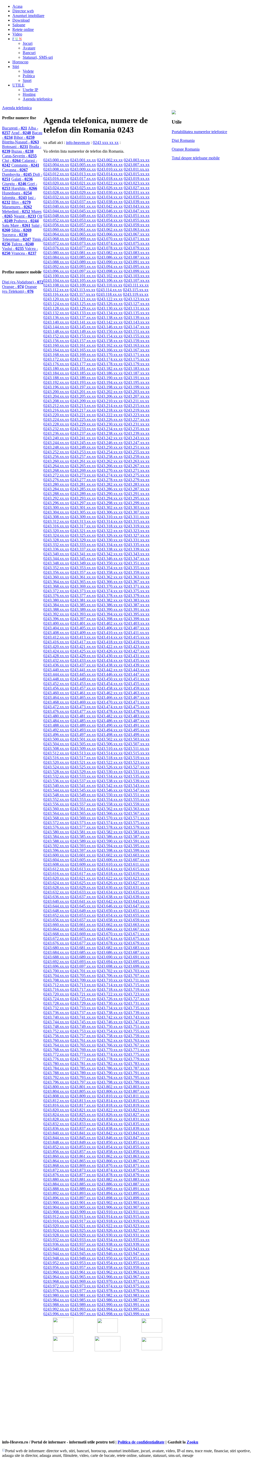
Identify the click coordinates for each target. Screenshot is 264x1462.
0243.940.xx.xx (56, 1249)
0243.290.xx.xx (110, 493)
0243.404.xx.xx (56, 628)
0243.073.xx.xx (83, 243)
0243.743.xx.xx (137, 1017)
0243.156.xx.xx (56, 341)
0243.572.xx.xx (56, 822)
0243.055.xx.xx (137, 220)
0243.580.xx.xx (56, 832)
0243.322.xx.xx (110, 531)
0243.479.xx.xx (137, 711)
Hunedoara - (17, 193)
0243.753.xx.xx (83, 1031)
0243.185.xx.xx (83, 373)
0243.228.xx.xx (56, 424)
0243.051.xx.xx (137, 215)
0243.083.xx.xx (137, 252)
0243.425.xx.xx (83, 651)
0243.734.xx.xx (110, 1008)
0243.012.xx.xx (56, 174)
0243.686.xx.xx (110, 952)
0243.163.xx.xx (137, 345)
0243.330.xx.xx (110, 540)
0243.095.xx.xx (137, 266)
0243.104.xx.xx (56, 280)
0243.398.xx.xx (110, 619)
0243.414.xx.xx (110, 637)
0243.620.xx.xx (56, 878)
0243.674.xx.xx (110, 938)
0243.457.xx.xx (83, 688)
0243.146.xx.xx (110, 327)
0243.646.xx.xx (110, 906)
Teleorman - (16, 239)
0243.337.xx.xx (83, 549)
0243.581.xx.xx (83, 832)
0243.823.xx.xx (137, 1110)
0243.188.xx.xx (56, 378)
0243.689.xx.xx (83, 957)
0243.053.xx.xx (83, 220)
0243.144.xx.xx (56, 327)
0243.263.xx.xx (137, 461)
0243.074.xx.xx (110, 243)
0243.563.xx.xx (137, 809)
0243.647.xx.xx (137, 906)
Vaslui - (13, 248)
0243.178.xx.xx (110, 364)
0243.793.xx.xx (83, 1077)
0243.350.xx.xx (110, 563)
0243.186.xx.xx (110, 373)
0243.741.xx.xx (83, 1017)
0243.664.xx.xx (56, 929)
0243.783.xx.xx (137, 1063)
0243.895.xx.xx (137, 1193)
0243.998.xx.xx (110, 1314)
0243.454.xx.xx (110, 683)
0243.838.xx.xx (110, 1128)
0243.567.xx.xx (137, 813)
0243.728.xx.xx (56, 1003)
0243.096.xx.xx (56, 271)
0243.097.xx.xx (83, 271)
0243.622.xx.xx (110, 878)
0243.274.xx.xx (110, 475)
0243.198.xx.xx (110, 387)
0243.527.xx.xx (137, 767)
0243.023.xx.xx (137, 183)
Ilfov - (21, 202)
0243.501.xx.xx (83, 739)
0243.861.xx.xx (83, 1156)
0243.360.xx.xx (56, 577)
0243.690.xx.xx (110, 957)
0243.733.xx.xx (83, 1008)
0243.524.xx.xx (56, 767)
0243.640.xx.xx (56, 901)
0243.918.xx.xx (110, 1221)
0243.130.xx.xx (110, 308)
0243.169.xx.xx (83, 354)
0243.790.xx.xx (110, 1073)
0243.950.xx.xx (110, 1258)
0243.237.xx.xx (83, 433)
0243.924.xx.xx (56, 1230)
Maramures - (17, 207)
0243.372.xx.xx (56, 591)
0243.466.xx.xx (110, 697)
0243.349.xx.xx (83, 563)
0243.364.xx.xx (56, 581)
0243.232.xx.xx (56, 429)
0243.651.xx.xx (137, 911)
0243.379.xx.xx (137, 595)
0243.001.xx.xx (83, 160)
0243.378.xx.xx (110, 595)
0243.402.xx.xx (110, 623)
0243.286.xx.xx (110, 489)
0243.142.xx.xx (110, 322)
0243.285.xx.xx (83, 489)
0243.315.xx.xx (137, 521)
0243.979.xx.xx (137, 1290)
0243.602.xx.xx (110, 855)
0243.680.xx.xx (56, 948)
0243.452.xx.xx (56, 683)
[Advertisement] (103, 1403)
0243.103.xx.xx (137, 276)
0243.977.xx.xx (83, 1290)
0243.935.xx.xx (137, 1240)
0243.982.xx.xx (110, 1295)
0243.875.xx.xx (137, 1170)
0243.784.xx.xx (56, 1068)
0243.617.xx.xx (83, 873)
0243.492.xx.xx (56, 730)
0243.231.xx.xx (137, 424)
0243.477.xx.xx (83, 711)
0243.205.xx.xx (83, 396)
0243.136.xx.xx (56, 317)
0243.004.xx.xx (56, 164)
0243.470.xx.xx (110, 702)
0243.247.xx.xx (137, 442)
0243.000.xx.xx (56, 160)
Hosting (29, 94)
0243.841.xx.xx (83, 1133)
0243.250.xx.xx (110, 447)
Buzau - (22, 151)
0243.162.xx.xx (110, 345)
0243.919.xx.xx (137, 1221)
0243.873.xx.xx (83, 1170)
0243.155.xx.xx (137, 336)
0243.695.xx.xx (137, 961)
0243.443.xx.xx (137, 670)
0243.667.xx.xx (137, 929)
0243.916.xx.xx (56, 1221)
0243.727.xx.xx (137, 999)
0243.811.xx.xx (136, 1096)
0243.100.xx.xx (56, 276)
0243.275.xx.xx (137, 475)
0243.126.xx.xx (110, 303)
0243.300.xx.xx (56, 507)
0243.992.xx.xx (56, 1309)
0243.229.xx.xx (83, 424)
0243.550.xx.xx (110, 795)
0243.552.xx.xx (56, 799)
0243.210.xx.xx (110, 401)
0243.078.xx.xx (110, 248)
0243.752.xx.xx (56, 1031)
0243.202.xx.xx (110, 392)
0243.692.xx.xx (56, 961)
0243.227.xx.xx (137, 419)
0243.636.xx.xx (56, 897)
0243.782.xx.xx (110, 1063)
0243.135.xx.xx (137, 313)
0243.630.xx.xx (110, 887)
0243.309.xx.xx (83, 517)
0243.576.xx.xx (56, 827)
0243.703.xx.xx (137, 971)
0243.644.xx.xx (56, 906)
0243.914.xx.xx (110, 1216)
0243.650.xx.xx (110, 911)
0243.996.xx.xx (56, 1314)
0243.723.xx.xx (137, 994)
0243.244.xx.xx (56, 442)
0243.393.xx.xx (83, 614)
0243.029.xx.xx (83, 192)
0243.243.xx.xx (137, 438)
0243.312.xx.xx (56, 521)
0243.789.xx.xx (83, 1073)
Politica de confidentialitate (141, 1442)
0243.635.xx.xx (137, 892)
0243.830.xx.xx (110, 1119)
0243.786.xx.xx (110, 1068)
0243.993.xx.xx (83, 1309)
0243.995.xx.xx (137, 1309)
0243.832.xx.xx (56, 1124)
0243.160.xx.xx (56, 345)
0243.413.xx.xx (83, 637)
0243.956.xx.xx (56, 1267)
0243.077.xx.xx (83, 248)
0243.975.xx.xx (137, 1286)
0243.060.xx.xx (56, 229)
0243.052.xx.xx (56, 220)
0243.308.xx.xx (56, 517)
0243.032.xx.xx (56, 197)
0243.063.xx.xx (137, 229)
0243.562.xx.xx (110, 809)
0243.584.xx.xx (56, 836)
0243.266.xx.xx (110, 466)
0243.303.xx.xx (137, 507)
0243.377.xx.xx (83, 595)
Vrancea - (23, 253)
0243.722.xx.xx (110, 994)
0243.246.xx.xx (110, 442)
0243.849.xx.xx (83, 1142)
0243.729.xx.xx (83, 1003)
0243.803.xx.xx (137, 1087)
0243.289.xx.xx (83, 493)
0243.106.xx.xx (110, 280)
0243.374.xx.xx (110, 591)
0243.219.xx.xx (137, 410)
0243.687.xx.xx (137, 952)
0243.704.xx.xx (56, 975)
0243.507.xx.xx (137, 744)
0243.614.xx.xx (110, 869)
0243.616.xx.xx (56, 873)
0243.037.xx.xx (83, 202)
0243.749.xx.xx (83, 1026)
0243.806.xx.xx (110, 1091)
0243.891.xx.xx (137, 1189)
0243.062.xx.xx (110, 229)
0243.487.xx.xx (137, 721)
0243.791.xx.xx (137, 1073)
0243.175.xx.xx (137, 359)
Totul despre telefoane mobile (196, 158)
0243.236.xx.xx (56, 433)
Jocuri (27, 43)
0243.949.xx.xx (83, 1258)
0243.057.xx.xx (83, 225)
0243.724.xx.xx (56, 999)
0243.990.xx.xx (110, 1304)
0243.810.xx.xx (110, 1096)
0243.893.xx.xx (83, 1193)
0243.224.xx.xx (56, 419)
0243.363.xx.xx (137, 577)
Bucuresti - (14, 128)
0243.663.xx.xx (137, 924)
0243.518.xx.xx (110, 758)
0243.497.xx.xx (83, 734)
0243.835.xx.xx (137, 1124)
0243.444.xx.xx (56, 674)
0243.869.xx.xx (83, 1165)
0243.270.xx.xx (110, 470)
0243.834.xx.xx (110, 1124)
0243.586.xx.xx (110, 836)
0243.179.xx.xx (137, 364)
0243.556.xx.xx (56, 804)
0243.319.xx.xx (137, 526)
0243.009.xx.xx (83, 169)
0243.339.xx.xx (137, 549)
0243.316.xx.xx (56, 526)
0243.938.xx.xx (110, 1244)
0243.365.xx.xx (83, 581)
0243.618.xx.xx (110, 873)
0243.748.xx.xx (56, 1026)
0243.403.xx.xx (137, 623)
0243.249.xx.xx (83, 447)
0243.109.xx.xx (83, 285)
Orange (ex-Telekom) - (19, 288)
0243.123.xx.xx (137, 299)
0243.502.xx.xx (110, 739)
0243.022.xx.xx (110, 183)
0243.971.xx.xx (137, 1281)
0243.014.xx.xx (110, 174)
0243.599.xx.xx (137, 850)
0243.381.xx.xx (83, 600)
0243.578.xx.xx (110, 827)
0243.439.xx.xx (137, 665)
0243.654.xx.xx (110, 915)
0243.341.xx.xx (83, 554)
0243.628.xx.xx (56, 887)
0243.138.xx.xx (110, 317)
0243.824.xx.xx (56, 1114)
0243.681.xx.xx (83, 948)
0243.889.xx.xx (83, 1189)
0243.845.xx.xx (83, 1138)
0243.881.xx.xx (83, 1179)
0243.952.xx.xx (56, 1263)
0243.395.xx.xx (137, 614)
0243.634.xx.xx (110, 892)
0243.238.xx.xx (110, 433)
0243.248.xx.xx (56, 447)
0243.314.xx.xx (110, 521)
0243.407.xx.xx (137, 628)
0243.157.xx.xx (83, 341)
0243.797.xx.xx (83, 1082)
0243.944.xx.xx (56, 1253)
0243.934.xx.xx (110, 1240)
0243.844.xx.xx (56, 1138)
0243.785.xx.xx (83, 1068)
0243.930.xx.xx (110, 1235)
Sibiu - (21, 230)
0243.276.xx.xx (56, 480)
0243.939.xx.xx (137, 1244)
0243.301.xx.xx (83, 507)
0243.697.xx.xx (83, 966)
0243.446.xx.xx (110, 674)
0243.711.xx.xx (136, 980)
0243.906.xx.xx (110, 1207)
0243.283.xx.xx (137, 484)
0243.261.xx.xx (83, 461)
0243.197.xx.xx (83, 387)
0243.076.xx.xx (56, 248)
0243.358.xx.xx (110, 572)
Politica (29, 76)
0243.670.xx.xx (110, 934)
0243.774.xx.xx (110, 1054)
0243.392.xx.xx (56, 614)
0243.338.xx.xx (110, 549)
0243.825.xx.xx (83, 1114)
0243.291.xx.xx (137, 493)
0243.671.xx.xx (137, 934)
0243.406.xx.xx (110, 628)
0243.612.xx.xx (56, 869)
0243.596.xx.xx (56, 850)
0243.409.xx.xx (83, 632)
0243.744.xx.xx (56, 1022)
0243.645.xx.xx (83, 906)
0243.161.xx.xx (83, 345)
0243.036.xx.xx (56, 202)
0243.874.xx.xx (110, 1170)
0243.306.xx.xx (110, 512)
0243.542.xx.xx (110, 785)
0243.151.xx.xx (137, 331)
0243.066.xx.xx (110, 234)
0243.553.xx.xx (83, 799)
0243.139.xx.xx (137, 317)
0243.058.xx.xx (110, 225)
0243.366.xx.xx (110, 581)
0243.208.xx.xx (56, 401)
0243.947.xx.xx (137, 1253)
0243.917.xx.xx (83, 1221)
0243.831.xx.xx (137, 1119)
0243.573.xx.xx (83, 822)
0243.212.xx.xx (56, 405)
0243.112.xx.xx (56, 290)
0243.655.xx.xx (137, 915)
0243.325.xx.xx (83, 535)
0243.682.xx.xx (110, 948)
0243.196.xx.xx (56, 387)
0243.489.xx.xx (83, 725)
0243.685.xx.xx (83, 952)
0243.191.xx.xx (137, 378)
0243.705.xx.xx (83, 975)
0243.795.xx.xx (137, 1077)
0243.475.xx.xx (137, 707)
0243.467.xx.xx (137, 697)
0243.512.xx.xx (56, 753)
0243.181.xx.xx (83, 368)
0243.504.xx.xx (56, 744)
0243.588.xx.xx (56, 841)
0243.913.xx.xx (83, 1216)
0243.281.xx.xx (83, 484)
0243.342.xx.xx (110, 554)
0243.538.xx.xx (110, 781)
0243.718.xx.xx (110, 989)
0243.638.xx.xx (110, 897)
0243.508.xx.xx (56, 748)
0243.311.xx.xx (136, 517)
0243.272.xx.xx (56, 475)
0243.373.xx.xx (83, 591)
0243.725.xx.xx (83, 999)
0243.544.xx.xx (56, 790)
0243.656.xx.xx (56, 920)
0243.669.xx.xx (83, 934)
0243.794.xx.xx (110, 1077)
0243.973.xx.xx (83, 1286)
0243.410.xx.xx (110, 632)
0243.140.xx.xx (56, 322)
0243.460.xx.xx (56, 693)
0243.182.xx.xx (110, 368)
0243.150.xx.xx (110, 331)
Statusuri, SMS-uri (38, 57)
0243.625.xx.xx (83, 883)
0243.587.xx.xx (137, 836)
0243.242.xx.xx (110, 438)
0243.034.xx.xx (110, 197)
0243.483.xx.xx (137, 716)
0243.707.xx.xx (137, 975)
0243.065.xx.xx (83, 234)
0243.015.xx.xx (137, 174)
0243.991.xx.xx (137, 1304)
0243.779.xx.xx (137, 1059)
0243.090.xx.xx (110, 262)
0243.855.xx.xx (137, 1147)
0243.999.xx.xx (137, 1314)
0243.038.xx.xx (110, 202)
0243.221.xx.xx (83, 415)
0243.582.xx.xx (110, 832)
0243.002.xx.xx (110, 160)
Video (17, 34)
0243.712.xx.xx (56, 985)
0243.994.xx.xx (110, 1309)
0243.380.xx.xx (56, 600)
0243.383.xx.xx (137, 600)
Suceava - (14, 234)
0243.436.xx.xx (56, 665)
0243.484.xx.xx (56, 721)
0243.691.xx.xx (137, 957)
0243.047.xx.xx (137, 211)
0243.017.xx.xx (83, 178)
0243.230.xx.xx (110, 424)
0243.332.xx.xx (56, 544)
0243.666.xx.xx (110, 929)
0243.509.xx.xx (83, 748)
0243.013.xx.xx (83, 174)
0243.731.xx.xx (137, 1003)
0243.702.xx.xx (110, 971)
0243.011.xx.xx (136, 169)
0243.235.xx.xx (137, 429)
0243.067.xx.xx (137, 234)
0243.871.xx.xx (137, 1165)
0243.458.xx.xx (110, 688)
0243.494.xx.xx (110, 730)
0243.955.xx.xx (137, 1263)
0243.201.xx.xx (83, 392)
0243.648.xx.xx (56, 911)
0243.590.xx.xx (110, 841)
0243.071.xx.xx (137, 239)
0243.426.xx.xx (110, 651)
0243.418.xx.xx (110, 642)
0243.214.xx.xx (110, 405)
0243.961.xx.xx (83, 1272)
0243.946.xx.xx (110, 1253)
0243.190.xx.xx (110, 378)
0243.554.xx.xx (110, 799)
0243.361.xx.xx (83, 577)
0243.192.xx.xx (56, 382)
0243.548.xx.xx (56, 795)
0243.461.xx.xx (83, 693)
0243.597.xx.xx (83, 850)
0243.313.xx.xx (83, 521)
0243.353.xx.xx (83, 568)
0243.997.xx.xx (83, 1314)
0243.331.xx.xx (137, 540)
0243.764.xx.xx (56, 1045)
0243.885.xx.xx (83, 1184)
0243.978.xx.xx (110, 1290)
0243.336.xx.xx (56, 549)
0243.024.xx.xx (56, 188)
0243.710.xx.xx (110, 980)
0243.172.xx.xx (56, 359)
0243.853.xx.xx (83, 1147)
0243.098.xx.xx (110, 271)
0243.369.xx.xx (83, 586)
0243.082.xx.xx (110, 252)
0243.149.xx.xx (83, 331)
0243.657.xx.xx (83, 920)
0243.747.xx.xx (137, 1022)
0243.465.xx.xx (83, 697)
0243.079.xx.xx (137, 248)
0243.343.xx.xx (137, 554)
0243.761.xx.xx (83, 1040)
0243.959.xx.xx (137, 1267)
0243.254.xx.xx (110, 452)
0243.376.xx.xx (56, 595)
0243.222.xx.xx (110, 415)
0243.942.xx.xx (110, 1249)
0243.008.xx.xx (56, 169)
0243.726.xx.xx (110, 999)
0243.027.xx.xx (137, 188)
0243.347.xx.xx (137, 558)
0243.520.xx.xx (56, 762)
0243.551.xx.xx (137, 795)
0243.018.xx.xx (110, 178)
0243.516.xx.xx (56, 758)
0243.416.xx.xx (56, 642)
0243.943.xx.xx (137, 1249)
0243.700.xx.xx (56, 971)
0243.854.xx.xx (110, 1147)
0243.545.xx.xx (83, 790)
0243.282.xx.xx (110, 484)
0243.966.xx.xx (110, 1277)
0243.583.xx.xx (137, 832)
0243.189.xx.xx (83, 378)
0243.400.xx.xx (56, 623)
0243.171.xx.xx (137, 354)
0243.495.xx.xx (137, 730)
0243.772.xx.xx (56, 1054)
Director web (23, 11)
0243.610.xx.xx (110, 864)
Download (21, 20)
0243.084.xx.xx (56, 257)
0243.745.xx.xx (83, 1022)
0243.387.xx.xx (137, 605)
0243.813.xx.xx (83, 1100)
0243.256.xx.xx (56, 456)
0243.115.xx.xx (135, 290)
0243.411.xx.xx (136, 632)
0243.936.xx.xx (56, 1244)
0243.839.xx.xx (137, 1128)
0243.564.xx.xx (56, 813)
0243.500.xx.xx (56, 739)
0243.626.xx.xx (110, 883)
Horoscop (20, 62)
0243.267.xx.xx (137, 466)
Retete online (23, 29)
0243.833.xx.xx (83, 1124)
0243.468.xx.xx (56, 702)
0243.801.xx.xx (83, 1087)
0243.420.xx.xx (56, 646)
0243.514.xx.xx (110, 753)
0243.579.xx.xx (137, 827)
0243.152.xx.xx (56, 336)
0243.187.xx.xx (137, 373)
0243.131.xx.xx (137, 308)
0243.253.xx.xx (83, 452)
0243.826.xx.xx (110, 1114)
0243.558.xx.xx (110, 804)
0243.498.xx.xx (110, 734)
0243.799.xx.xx (137, 1082)
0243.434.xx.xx (110, 660)
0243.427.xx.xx (137, 651)
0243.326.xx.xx (110, 535)
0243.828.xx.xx (56, 1119)
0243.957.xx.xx (83, 1267)
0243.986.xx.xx (110, 1300)
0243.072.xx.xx (56, 243)
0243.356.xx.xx (56, 572)
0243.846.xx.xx (110, 1138)
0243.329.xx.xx (83, 540)
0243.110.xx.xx (109, 285)
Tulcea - (22, 244)
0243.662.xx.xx (110, 924)
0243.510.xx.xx (110, 748)
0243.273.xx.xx (83, 475)
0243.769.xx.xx (83, 1050)
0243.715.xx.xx (137, 985)
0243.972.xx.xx (56, 1286)
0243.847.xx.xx (137, 1138)
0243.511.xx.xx (136, 748)
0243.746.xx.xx (110, 1022)
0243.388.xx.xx (56, 609)
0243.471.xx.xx (137, 702)
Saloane (18, 25)
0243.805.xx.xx (83, 1091)
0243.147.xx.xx (137, 327)
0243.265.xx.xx (83, 466)
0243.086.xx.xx (110, 257)
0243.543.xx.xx (137, 785)
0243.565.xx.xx (83, 813)
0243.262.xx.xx (110, 461)
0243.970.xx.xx (110, 1281)
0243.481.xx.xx (83, 716)
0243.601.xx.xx (83, 855)
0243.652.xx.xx (56, 915)
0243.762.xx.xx (110, 1040)
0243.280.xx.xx (56, 484)
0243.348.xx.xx (56, 563)
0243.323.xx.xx (137, 531)
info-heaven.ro (78, 142)
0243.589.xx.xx (83, 841)
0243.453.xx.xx (83, 683)
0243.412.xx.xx (56, 637)
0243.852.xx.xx (56, 1147)
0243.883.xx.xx (137, 1179)
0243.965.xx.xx (83, 1277)
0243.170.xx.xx (110, 354)
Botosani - (15, 146)
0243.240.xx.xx (56, 438)
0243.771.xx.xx (137, 1050)
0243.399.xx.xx (137, 619)
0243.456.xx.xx (56, 688)
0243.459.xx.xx (137, 688)
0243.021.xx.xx (83, 183)
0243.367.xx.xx (137, 581)
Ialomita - (14, 197)
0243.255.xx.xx (137, 452)
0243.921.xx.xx (83, 1226)
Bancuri (29, 52)
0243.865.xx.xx (83, 1161)
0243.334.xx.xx (110, 544)
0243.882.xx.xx (110, 1179)
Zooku (192, 1442)
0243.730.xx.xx (110, 1003)
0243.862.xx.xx (110, 1156)
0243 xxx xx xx (106, 142)
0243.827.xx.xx (137, 1114)
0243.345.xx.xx (83, 558)
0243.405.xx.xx (83, 628)
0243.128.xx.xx (56, 308)
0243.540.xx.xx (56, 785)
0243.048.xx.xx (56, 215)
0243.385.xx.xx (83, 605)
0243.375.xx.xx (137, 591)
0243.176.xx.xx (56, 364)
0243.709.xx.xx (83, 980)
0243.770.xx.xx (110, 1050)
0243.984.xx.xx (56, 1300)
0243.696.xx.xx (56, 966)
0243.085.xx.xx (83, 257)
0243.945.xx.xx (83, 1253)
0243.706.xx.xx (110, 975)
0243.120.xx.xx (56, 299)
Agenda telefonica (37, 99)
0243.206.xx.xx (110, 396)
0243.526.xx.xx (110, 767)
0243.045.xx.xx (83, 211)
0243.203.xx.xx (137, 392)
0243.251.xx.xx (137, 447)
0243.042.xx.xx (110, 206)
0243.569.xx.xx (83, 818)
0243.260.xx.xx (56, 461)
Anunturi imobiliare (28, 15)
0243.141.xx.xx (83, 322)
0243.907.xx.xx (137, 1207)
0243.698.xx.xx (110, 966)
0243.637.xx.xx (83, 897)
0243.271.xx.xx (137, 470)
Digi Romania (183, 140)
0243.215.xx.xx (137, 405)
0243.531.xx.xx (137, 771)
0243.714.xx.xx (110, 985)
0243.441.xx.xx (83, 670)
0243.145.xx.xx (83, 327)
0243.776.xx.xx (56, 1059)
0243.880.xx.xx (56, 1179)
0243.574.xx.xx (110, 822)
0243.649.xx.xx (83, 911)
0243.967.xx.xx (137, 1277)
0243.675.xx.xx (137, 938)
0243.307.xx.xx (137, 512)
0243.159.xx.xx (137, 341)
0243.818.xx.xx (110, 1105)
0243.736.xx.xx (56, 1012)
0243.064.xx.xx (56, 234)
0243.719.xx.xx (137, 989)
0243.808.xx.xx (56, 1096)
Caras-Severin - (19, 156)
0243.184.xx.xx (56, 373)
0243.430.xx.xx (110, 656)
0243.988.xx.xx (56, 1304)
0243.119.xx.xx (135, 294)
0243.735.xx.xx (137, 1008)
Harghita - (24, 188)
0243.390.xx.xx (110, 609)
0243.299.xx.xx (137, 503)
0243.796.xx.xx (56, 1082)
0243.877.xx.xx (83, 1175)
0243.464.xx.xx (56, 697)
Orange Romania (186, 149)
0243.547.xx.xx (137, 790)
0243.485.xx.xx (83, 721)
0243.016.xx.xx (56, 178)
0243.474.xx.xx (110, 707)
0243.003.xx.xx (137, 160)
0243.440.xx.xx (56, 670)
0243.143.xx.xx (137, 322)
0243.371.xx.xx (137, 586)
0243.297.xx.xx (83, 503)
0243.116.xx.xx (56, 294)
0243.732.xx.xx (56, 1008)
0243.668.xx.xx (56, 934)
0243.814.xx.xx (110, 1100)
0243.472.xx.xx (56, 707)
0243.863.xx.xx (137, 1156)
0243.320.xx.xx (56, 531)
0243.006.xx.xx (110, 164)
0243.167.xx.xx (137, 350)
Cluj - (12, 160)
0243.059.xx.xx (137, 225)
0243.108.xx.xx (56, 285)
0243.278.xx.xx (110, 480)
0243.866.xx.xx (110, 1161)
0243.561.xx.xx (83, 809)
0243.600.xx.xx (56, 855)
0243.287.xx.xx (137, 489)
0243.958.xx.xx (110, 1267)
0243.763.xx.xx (137, 1040)
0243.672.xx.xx (56, 938)
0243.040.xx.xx (56, 206)
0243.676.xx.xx (56, 943)
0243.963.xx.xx (137, 1272)
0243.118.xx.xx (109, 294)
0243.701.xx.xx (83, 971)
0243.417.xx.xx (83, 642)
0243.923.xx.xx (137, 1226)
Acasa (17, 6)
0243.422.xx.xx (110, 646)
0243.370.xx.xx (110, 586)
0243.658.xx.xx (110, 920)
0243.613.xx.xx (83, 869)
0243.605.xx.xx (83, 860)
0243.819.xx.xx (137, 1105)
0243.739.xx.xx (137, 1012)
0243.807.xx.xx (137, 1091)
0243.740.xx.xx (56, 1017)
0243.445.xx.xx (83, 674)
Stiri (15, 66)
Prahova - (26, 221)
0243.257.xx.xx (83, 456)
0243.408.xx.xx (56, 632)
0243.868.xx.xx (56, 1165)
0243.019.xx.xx (137, 178)
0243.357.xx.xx (83, 572)
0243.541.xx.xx (83, 785)
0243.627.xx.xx (137, 883)
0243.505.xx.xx (83, 744)
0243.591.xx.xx (137, 841)
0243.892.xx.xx (56, 1193)
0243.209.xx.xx (83, 401)
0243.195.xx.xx (137, 382)
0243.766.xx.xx (110, 1045)
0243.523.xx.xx (137, 762)
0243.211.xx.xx (136, 401)
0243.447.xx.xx (137, 674)
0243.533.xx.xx (83, 776)
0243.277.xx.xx (83, 480)
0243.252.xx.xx (56, 452)
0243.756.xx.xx (56, 1036)
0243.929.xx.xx (83, 1235)
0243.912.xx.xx (56, 1216)
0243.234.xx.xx (110, 429)
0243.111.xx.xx (136, 285)
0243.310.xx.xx (110, 517)
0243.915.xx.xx (137, 1216)
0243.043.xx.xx (137, 206)
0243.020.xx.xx (56, 183)
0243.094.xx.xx (110, 266)
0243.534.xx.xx (110, 776)
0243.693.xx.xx (83, 961)
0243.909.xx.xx (83, 1212)
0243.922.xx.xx (110, 1226)
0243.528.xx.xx (56, 771)
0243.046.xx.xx (110, 211)
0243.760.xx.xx (56, 1040)
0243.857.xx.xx (83, 1151)
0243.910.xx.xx (110, 1212)
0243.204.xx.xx (56, 396)
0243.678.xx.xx (110, 943)
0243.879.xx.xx (137, 1175)
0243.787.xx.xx (137, 1068)
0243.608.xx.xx (56, 864)
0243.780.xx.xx (56, 1063)
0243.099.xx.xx (137, 271)
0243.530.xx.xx (110, 771)
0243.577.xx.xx (83, 827)
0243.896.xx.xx (56, 1198)
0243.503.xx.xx (137, 739)
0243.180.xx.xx (56, 368)
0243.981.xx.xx (83, 1295)
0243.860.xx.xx (56, 1156)
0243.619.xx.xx (137, 873)
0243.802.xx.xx (110, 1087)
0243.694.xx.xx (110, 961)
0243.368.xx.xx (56, 586)
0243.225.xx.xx (83, 419)
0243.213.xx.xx (83, 405)
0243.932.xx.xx (56, 1240)
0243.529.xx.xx (83, 771)
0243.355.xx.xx (137, 568)
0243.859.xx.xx (137, 1151)
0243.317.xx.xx (83, 526)
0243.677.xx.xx (83, 943)
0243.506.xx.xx (110, 744)
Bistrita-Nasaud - (20, 142)
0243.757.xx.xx (83, 1036)
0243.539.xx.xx (137, 781)
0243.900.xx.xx (56, 1202)
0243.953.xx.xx (83, 1263)
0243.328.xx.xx (56, 540)
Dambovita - (17, 174)
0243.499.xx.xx (137, 734)
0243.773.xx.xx (83, 1054)
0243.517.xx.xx (83, 758)
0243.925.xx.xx (83, 1230)
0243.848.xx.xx (56, 1142)
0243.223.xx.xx (137, 415)
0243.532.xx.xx (56, 776)
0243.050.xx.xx (110, 215)
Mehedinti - (16, 211)
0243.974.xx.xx (110, 1286)
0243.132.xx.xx (56, 313)
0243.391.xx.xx (137, 609)
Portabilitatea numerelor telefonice (199, 131)
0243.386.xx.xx (110, 605)
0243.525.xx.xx (83, 767)
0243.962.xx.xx (110, 1272)
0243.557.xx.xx (83, 804)
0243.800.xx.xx (56, 1087)
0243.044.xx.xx (56, 211)
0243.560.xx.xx (56, 809)
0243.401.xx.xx (83, 623)
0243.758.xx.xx (110, 1036)
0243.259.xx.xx (137, 456)
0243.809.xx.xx (83, 1096)
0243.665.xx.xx (83, 929)
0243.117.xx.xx (82, 294)
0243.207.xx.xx (137, 396)
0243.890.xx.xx (110, 1189)
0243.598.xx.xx (110, 850)
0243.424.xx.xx (56, 651)
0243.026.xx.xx (110, 188)
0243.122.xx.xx (110, 299)
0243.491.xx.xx (137, 725)
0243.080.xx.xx (56, 252)
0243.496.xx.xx (56, 734)
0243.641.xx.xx (83, 901)
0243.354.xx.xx (110, 568)
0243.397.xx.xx (83, 619)
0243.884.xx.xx (56, 1184)
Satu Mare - (16, 225)
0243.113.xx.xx (82, 290)
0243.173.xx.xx (83, 359)
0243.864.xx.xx (56, 1161)
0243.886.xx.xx (110, 1184)
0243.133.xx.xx (83, 313)
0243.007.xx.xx (137, 164)
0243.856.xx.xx (56, 1151)
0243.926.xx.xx (110, 1230)
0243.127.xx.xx (137, 303)
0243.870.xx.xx (110, 1165)
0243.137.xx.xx (83, 317)
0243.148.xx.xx (56, 331)
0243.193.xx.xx (83, 382)
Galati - (22, 179)
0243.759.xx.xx (137, 1036)
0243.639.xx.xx (137, 897)
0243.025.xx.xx (83, 188)
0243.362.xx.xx (110, 577)
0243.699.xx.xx (137, 966)
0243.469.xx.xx (83, 702)
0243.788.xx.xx (56, 1073)
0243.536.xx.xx (56, 781)
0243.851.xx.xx (137, 1142)
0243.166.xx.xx (110, 350)
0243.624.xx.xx (56, 883)
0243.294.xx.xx (110, 498)
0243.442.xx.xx (110, 670)
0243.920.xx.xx (56, 1226)
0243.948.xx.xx (56, 1258)
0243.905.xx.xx (83, 1207)
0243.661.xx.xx (83, 924)
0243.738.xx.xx (110, 1012)
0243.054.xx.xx (110, 220)
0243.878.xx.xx (110, 1175)
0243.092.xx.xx (56, 266)
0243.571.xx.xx (137, 818)
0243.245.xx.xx (83, 442)
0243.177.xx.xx (83, 364)
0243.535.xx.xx (137, 776)
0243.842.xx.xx (110, 1133)
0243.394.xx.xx (110, 614)
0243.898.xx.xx (110, 1198)
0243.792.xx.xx (56, 1077)
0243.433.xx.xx (83, 660)
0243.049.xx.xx (83, 215)
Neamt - (25, 216)
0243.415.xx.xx (137, 637)
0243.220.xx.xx (56, 415)
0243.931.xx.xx (137, 1235)
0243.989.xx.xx (83, 1304)
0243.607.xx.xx (137, 860)
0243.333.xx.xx (83, 544)
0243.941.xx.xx (83, 1249)
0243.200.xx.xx (56, 392)
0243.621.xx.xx (83, 878)
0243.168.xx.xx (56, 354)
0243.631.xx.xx (137, 887)
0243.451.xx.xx (137, 679)
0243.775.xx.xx (137, 1054)
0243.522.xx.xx (110, 762)
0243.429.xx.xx (83, 656)
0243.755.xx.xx (137, 1031)
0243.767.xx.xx (137, 1045)
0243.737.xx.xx (83, 1012)
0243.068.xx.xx (56, 239)
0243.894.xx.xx (110, 1193)
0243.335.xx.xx (137, 544)
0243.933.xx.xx (83, 1240)
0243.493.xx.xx (83, 730)
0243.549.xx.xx (83, 795)
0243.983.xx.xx (137, 1295)
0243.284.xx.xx (56, 489)
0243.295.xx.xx (137, 498)
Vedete (28, 71)
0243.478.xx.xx (110, 711)
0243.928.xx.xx (56, 1235)
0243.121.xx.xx (83, 299)
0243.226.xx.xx (110, 419)
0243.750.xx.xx (110, 1026)
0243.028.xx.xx (56, 192)
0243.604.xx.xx (56, 860)
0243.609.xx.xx (83, 864)
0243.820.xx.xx (56, 1110)
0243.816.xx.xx (56, 1105)
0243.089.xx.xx (83, 262)
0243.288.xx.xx (56, 493)
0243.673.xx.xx (83, 938)
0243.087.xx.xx (137, 257)
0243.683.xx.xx (137, 948)
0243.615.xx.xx (137, 869)
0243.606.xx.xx (110, 860)
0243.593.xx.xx (83, 846)
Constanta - (25, 165)
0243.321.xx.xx (83, 531)
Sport (27, 80)
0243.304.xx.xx (56, 512)
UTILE (18, 85)
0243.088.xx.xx (56, 262)
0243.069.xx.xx (83, 239)
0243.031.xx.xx (137, 192)
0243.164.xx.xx (56, 350)
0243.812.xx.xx (56, 1100)
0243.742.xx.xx (110, 1017)
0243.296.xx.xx (56, 503)
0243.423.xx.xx (137, 646)
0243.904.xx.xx (56, 1207)
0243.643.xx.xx (137, 901)
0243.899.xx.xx (137, 1198)
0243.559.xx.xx (137, 804)
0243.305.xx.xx (83, 512)
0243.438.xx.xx (110, 665)
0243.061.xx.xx (83, 229)
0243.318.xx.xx (110, 526)
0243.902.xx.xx (110, 1202)
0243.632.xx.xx (56, 892)
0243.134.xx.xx (110, 313)
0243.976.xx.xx (56, 1290)
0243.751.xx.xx (137, 1026)
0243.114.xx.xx (109, 290)
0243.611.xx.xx (136, 864)
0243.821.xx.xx (83, 1110)
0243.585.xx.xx (83, 836)
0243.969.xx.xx (83, 1281)
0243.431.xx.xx (137, 656)
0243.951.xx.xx (137, 1258)
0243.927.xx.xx (137, 1230)
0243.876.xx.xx (56, 1175)
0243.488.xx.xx (56, 725)
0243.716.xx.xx (56, 989)
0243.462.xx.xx (110, 693)
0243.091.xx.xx (137, 262)
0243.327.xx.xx (137, 535)
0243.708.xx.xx (56, 980)
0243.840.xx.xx (56, 1133)
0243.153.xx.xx (83, 336)
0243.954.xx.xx (110, 1263)
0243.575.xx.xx (137, 822)
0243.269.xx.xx (83, 470)
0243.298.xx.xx (110, 503)
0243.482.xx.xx (110, 716)
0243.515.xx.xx (137, 753)
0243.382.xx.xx (110, 600)
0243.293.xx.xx (83, 498)
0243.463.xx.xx (137, 693)
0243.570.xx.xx (110, 818)
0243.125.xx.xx (83, 303)
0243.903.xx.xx (137, 1202)
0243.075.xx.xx (137, 243)
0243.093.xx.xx (83, 266)
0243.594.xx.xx (110, 846)
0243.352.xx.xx (56, 568)
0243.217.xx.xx (83, 410)
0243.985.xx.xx (83, 1300)
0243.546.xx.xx (110, 790)
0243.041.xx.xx (83, 206)
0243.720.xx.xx (56, 994)
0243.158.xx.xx (110, 341)
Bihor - (24, 137)
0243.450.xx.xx (110, 679)
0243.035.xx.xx (137, 197)
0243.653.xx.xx (83, 915)
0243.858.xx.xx (110, 1151)
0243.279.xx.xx (137, 480)
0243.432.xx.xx (56, 660)
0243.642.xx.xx (110, 901)
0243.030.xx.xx (110, 192)
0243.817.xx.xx (83, 1105)
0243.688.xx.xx (56, 957)
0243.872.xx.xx (56, 1170)
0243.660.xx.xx (56, 924)
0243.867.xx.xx (137, 1161)
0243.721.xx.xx (83, 994)
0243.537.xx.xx (83, 781)
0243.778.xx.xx (110, 1059)
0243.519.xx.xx (137, 758)
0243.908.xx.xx (56, 1212)
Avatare (29, 48)
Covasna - (15, 170)
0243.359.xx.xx (137, 572)
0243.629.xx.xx (83, 887)
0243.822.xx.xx (110, 1110)
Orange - (13, 286)
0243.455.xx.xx (137, 683)
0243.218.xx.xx (110, 410)
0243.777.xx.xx (83, 1059)
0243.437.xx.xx (83, 665)
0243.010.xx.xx (110, 169)
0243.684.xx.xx (56, 952)
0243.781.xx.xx (83, 1063)
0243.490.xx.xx (110, 725)
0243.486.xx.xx (110, 721)
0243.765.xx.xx (83, 1045)
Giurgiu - (14, 183)
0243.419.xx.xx (137, 642)
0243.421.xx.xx (83, 646)
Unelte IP (30, 90)
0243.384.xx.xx (56, 605)
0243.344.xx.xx (56, 558)
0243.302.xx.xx (110, 507)
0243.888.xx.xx (56, 1189)
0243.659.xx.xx (137, 920)
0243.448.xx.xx (56, 679)
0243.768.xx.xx (56, 1050)
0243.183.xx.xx (137, 368)
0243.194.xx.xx (110, 382)
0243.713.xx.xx (83, 985)
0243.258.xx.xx (110, 456)
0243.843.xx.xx (137, 1133)
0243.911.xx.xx (136, 1212)
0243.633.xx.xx (83, 892)
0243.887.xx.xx (137, 1184)
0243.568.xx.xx (56, 818)
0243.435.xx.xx (137, 660)
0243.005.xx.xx (83, 164)
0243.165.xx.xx (83, 350)
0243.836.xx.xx (56, 1128)
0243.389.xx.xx (83, 609)
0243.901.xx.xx (83, 1202)
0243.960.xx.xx (56, 1272)
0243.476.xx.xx (56, 711)
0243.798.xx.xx (110, 1082)
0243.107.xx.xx (137, 280)
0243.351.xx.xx (137, 563)
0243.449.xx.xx (83, 679)
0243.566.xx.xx (110, 813)
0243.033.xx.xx (83, 197)
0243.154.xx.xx (110, 336)
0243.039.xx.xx (137, 202)
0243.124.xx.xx (56, 303)
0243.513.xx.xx (83, 753)
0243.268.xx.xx (56, 470)
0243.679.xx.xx (137, 943)
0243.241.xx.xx (83, 438)
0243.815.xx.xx (137, 1100)
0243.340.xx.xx (56, 554)
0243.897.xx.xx (83, 1198)
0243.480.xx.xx (56, 716)
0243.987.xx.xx (137, 1300)
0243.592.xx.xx (56, 846)
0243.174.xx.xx (110, 359)
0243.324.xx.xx (56, 535)
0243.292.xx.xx (56, 498)
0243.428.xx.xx (56, 656)
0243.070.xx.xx (110, 239)
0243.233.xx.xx (83, 429)
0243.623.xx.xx (137, 878)
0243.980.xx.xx (56, 1295)
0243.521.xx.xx (83, 762)
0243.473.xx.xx (83, 707)
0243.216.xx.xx (56, 410)
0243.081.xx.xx (83, 252)
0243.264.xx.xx (56, 466)
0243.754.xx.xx (110, 1031)
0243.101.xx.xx (83, 276)
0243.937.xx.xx (83, 1244)
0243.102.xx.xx (110, 276)
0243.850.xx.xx (110, 1142)
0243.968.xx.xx (56, 1281)
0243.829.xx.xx (83, 1119)
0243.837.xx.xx (83, 1128)
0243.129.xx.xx (83, 308)
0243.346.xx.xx (110, 558)
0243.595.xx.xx (137, 846)
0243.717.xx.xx (83, 989)
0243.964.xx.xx (56, 1277)
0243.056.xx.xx (56, 225)
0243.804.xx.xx (56, 1091)
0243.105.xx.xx (83, 280)
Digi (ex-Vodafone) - (22, 282)
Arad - (21, 133)
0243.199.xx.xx (137, 387)
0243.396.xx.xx (56, 619)
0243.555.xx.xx (137, 799)
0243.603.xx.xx (137, 855)
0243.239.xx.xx (137, 433)
